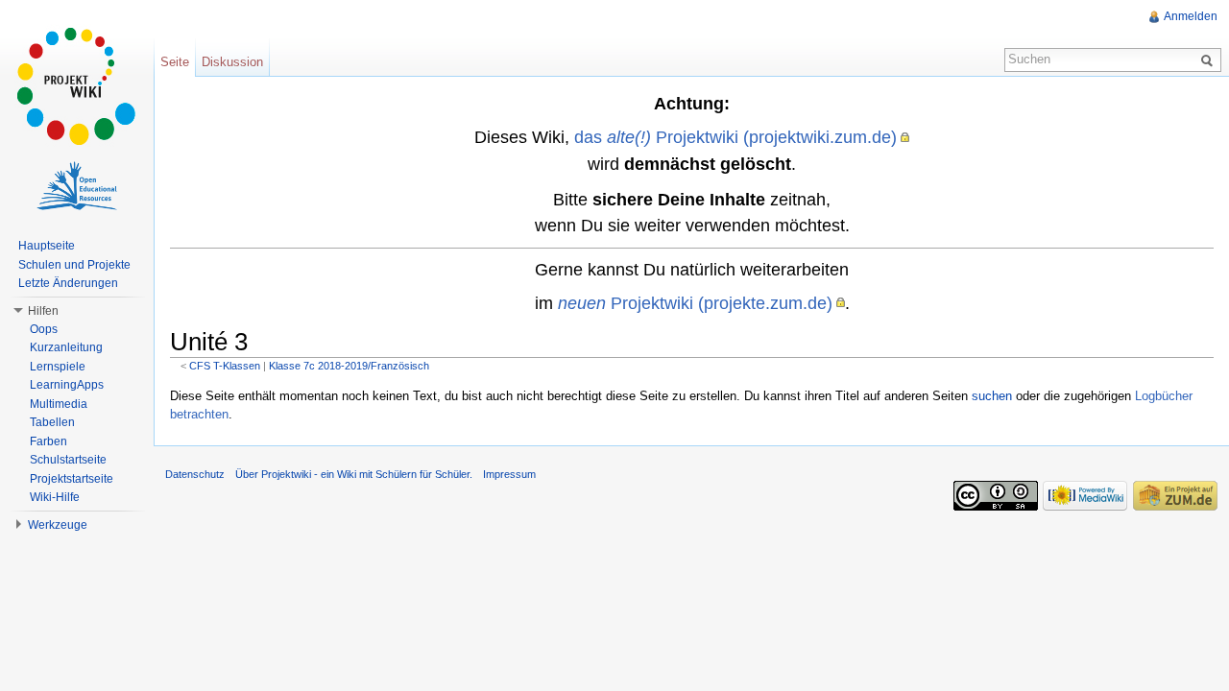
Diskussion (232, 62)
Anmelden (1190, 16)
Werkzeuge (57, 525)
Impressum (509, 474)
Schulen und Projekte (74, 265)
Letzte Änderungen (68, 283)
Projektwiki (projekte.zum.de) (695, 303)
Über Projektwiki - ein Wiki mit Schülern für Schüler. (353, 474)
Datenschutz (195, 474)
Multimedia (58, 404)
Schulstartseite (68, 459)
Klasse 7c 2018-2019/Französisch (349, 365)
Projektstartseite (71, 479)
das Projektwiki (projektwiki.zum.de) (735, 137)
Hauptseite (46, 245)
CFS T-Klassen (224, 365)
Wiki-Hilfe (55, 497)
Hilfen (43, 311)
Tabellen (52, 422)
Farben (48, 441)
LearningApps (67, 385)
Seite (174, 62)
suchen (992, 396)
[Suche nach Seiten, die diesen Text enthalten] (1209, 59)
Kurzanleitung (66, 347)
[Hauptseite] (77, 86)
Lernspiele (57, 366)
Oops (44, 329)
